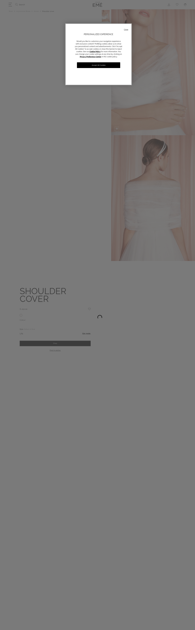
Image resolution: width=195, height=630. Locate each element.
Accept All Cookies (98, 65)
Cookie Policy (95, 52)
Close (126, 29)
